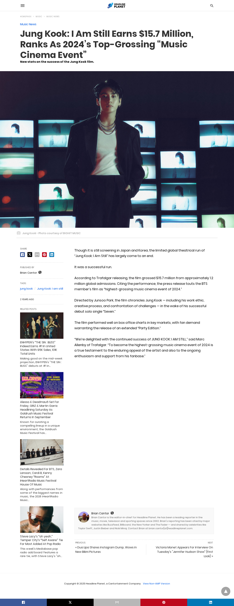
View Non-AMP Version (156, 583)
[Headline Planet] (116, 5)
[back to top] (225, 591)
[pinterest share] (44, 254)
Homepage (25, 16)
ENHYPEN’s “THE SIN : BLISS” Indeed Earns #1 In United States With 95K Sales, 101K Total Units (38, 348)
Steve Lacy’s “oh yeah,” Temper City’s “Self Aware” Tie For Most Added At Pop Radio (41, 540)
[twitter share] (29, 254)
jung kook (26, 288)
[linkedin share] (51, 254)
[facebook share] (22, 254)
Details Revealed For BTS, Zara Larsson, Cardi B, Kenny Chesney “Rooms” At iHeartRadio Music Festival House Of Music (41, 476)
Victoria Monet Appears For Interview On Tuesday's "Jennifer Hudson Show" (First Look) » (184, 551)
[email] (117, 602)
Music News (52, 16)
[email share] (37, 254)
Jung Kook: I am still (50, 288)
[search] (212, 5)
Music (39, 16)
